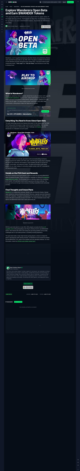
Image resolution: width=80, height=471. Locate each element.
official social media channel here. (26, 241)
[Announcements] (78, 460)
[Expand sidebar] (7, 2)
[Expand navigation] (78, 469)
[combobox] (40, 2)
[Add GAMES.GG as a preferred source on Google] (46, 26)
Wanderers (16, 6)
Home (7, 6)
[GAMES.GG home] (12, 2)
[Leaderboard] (78, 462)
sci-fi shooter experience (12, 97)
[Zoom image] (28, 78)
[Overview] (78, 1)
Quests (39, 127)
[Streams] (78, 465)
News (11, 6)
